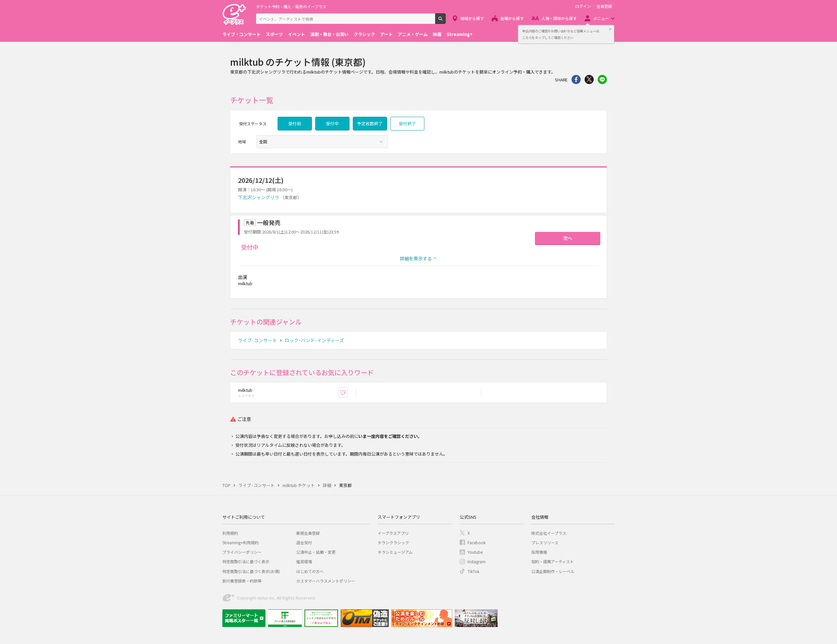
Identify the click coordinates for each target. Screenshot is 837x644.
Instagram (477, 561)
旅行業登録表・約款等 (242, 580)
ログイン (583, 6)
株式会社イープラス (548, 533)
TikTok (473, 571)
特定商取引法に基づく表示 (245, 561)
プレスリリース (544, 542)
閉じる (610, 29)
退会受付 (304, 542)
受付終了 (407, 123)
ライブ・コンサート (241, 34)
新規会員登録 (308, 533)
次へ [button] (567, 238)
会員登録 (604, 6)
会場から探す (512, 18)
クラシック (364, 34)
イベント (296, 34)
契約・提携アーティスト (552, 561)
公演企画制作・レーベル (552, 571)
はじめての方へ (310, 571)
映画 (437, 34)
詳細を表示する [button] (416, 258)
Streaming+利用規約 (240, 542)
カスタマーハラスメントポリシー (325, 580)
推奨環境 (304, 561)
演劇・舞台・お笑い (329, 34)
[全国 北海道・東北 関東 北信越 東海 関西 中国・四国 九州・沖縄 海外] (322, 141)
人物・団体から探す (559, 18)
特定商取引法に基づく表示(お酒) (251, 571)
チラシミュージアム (395, 552)
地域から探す (472, 18)
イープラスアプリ (393, 533)
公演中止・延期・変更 (315, 552)
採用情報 (539, 552)
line (602, 79)
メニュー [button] (601, 18)
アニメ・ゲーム (413, 34)
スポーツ (274, 34)
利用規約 (230, 533)
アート (386, 34)
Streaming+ (460, 34)
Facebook (477, 542)
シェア (576, 79)
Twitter (589, 79)
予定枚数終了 (370, 123)
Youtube (475, 552)
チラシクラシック (393, 542)
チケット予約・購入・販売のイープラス (291, 6)
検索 (445, 21)
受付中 (332, 123)
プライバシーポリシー (242, 552)
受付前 (294, 123)
